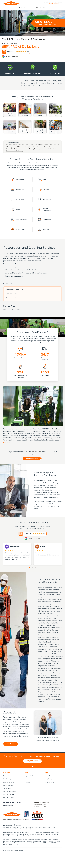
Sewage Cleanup (11, 145)
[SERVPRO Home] (11, 3)
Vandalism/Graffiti (46, 149)
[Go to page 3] (32, 567)
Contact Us (47, 8)
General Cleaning (8, 797)
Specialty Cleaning (9, 794)
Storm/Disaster (8, 785)
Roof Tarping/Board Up (33, 149)
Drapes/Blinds (10, 149)
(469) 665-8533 (55, 3)
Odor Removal (20, 149)
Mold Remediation (9, 782)
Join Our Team (11, 294)
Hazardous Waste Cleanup (14, 151)
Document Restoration (44, 147)
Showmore (6, 443)
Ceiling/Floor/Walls (31, 147)
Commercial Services (14, 298)
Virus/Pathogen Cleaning (41, 145)
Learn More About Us (14, 290)
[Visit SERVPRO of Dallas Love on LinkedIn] (32, 766)
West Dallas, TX (17, 309)
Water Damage (8, 776)
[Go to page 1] (29, 567)
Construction (7, 788)
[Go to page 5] (35, 567)
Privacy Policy (48, 779)
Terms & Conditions (49, 776)
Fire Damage (7, 779)
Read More (10, 744)
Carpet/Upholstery (18, 147)
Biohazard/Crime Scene (25, 145)
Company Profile (28, 776)
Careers (26, 779)
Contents (56, 149)
